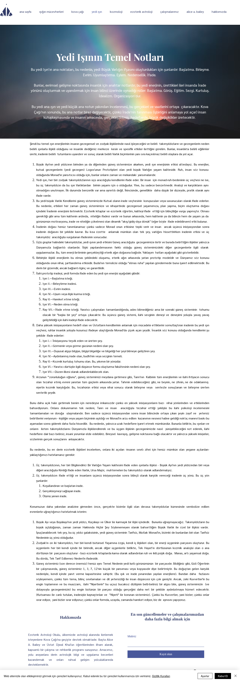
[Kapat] (235, 676)
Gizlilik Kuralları (161, 676)
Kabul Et (223, 676)
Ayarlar (205, 676)
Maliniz (132, 636)
